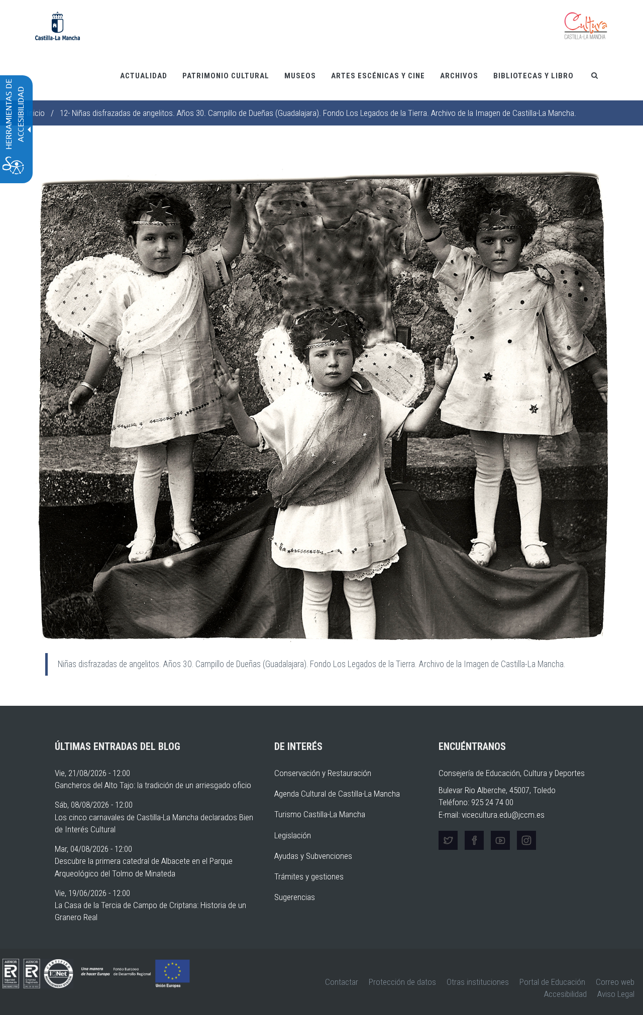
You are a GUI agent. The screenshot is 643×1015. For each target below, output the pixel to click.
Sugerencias (294, 897)
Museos (300, 75)
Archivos (459, 75)
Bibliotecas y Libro (533, 75)
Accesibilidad (565, 994)
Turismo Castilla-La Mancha (319, 814)
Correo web (615, 982)
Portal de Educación (552, 982)
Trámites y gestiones (309, 876)
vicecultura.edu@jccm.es (503, 815)
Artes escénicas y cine (378, 75)
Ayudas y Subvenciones (313, 856)
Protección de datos (402, 982)
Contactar (341, 982)
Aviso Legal (615, 994)
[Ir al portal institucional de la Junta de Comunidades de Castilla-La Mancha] (57, 25)
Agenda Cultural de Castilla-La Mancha (337, 794)
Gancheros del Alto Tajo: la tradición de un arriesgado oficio (153, 785)
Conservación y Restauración (322, 773)
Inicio (36, 113)
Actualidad (143, 75)
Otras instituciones (478, 982)
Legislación (292, 835)
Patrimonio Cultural (225, 75)
